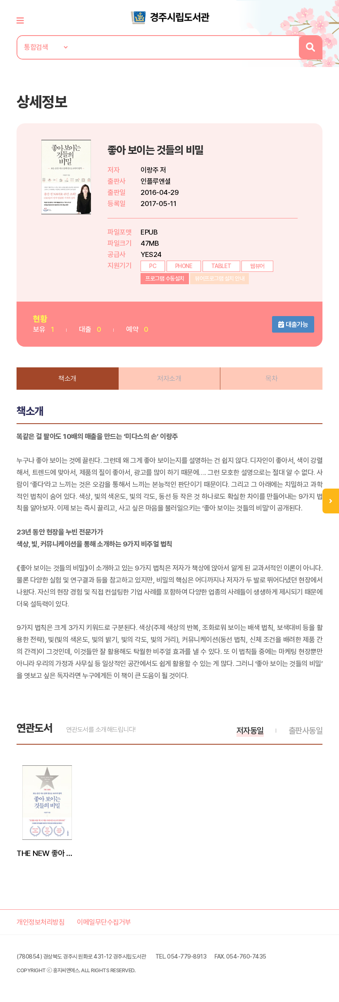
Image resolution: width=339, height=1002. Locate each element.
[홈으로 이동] (169, 17)
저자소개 (169, 378)
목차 (271, 378)
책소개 (67, 378)
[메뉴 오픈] (330, 501)
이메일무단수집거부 (104, 922)
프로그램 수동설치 (164, 278)
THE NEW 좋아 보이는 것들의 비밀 (47, 853)
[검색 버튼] (310, 47)
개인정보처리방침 (40, 922)
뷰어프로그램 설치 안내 (219, 278)
